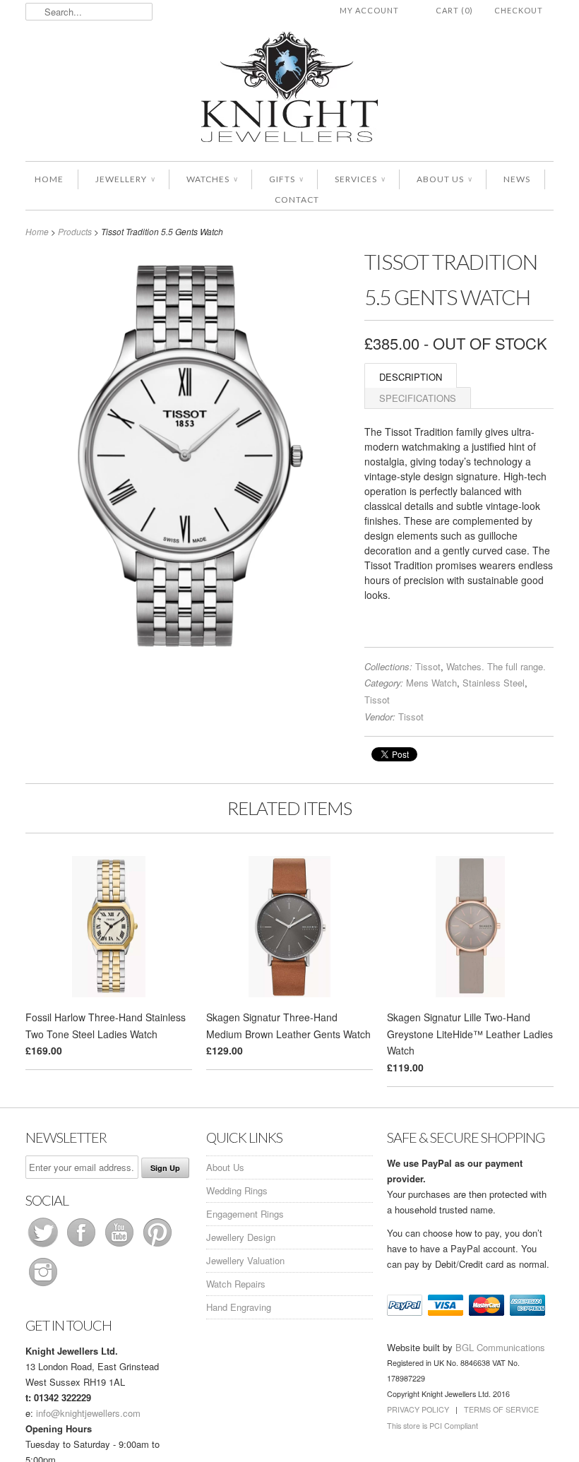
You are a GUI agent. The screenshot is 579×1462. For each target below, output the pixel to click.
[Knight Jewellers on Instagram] (43, 1285)
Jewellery (125, 179)
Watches (211, 179)
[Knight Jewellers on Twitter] (44, 1246)
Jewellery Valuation (245, 1260)
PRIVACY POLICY (418, 1409)
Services (360, 179)
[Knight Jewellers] (289, 89)
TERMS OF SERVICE (501, 1409)
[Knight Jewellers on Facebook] (83, 1246)
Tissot (428, 666)
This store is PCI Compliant (432, 1425)
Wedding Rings (237, 1190)
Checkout (518, 10)
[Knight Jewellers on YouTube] (121, 1246)
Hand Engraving (238, 1307)
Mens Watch (431, 682)
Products (75, 231)
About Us (444, 179)
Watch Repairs (235, 1283)
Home (49, 179)
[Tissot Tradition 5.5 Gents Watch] (187, 655)
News (516, 179)
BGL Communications (500, 1347)
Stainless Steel (493, 682)
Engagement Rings (245, 1213)
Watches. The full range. (496, 666)
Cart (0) (454, 10)
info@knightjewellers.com (88, 1413)
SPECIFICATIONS (417, 398)
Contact (297, 199)
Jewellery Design (240, 1237)
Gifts (286, 179)
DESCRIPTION (410, 377)
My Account (369, 10)
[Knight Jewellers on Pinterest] (157, 1246)
